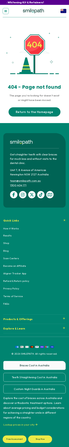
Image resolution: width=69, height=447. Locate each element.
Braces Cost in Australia (34, 365)
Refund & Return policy (16, 281)
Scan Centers (11, 258)
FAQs (6, 303)
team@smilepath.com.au (25, 180)
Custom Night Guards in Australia (34, 389)
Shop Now (40, 439)
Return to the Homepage (34, 112)
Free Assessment (14, 439)
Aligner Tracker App (14, 273)
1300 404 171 (18, 185)
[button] (6, 11)
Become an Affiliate (14, 265)
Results (7, 235)
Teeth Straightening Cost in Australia (34, 377)
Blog (6, 250)
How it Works (11, 228)
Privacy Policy (11, 288)
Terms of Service (13, 296)
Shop (6, 243)
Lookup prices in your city (19, 424)
